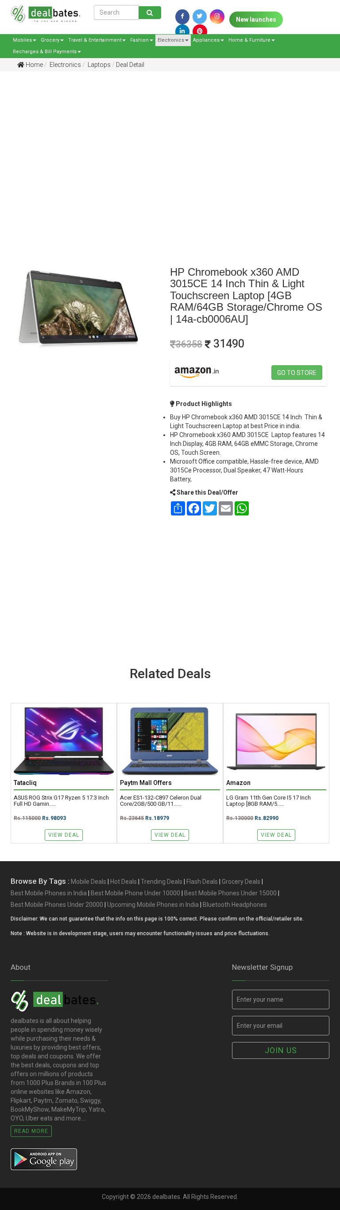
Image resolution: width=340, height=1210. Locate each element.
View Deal (63, 835)
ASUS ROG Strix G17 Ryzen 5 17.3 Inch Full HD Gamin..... (61, 801)
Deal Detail (130, 64)
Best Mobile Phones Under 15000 (230, 893)
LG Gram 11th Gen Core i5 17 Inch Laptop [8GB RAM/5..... (268, 801)
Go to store (297, 372)
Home (33, 64)
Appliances (206, 40)
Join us (281, 1050)
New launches (256, 19)
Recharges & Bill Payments (45, 52)
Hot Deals (123, 881)
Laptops (98, 64)
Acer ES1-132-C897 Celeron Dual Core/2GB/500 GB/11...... (160, 801)
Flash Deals (202, 881)
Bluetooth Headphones (235, 904)
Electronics (171, 40)
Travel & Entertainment (94, 40)
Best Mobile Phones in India (49, 893)
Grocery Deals (241, 881)
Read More (31, 1131)
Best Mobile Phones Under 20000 (57, 904)
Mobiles (22, 40)
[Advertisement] (163, 147)
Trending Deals (161, 881)
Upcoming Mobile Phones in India (153, 904)
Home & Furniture (249, 40)
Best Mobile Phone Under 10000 (135, 893)
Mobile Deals (88, 881)
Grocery (50, 40)
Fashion (139, 40)
